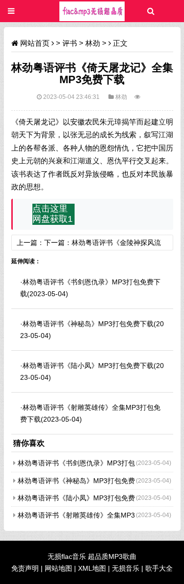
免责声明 (25, 568)
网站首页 (35, 43)
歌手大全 (159, 568)
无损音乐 (125, 568)
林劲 (92, 43)
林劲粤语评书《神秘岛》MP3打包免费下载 (88, 324)
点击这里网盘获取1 (52, 214)
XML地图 (92, 568)
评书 (69, 43)
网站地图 (58, 568)
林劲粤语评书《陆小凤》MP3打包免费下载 (88, 365)
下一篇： (58, 242)
